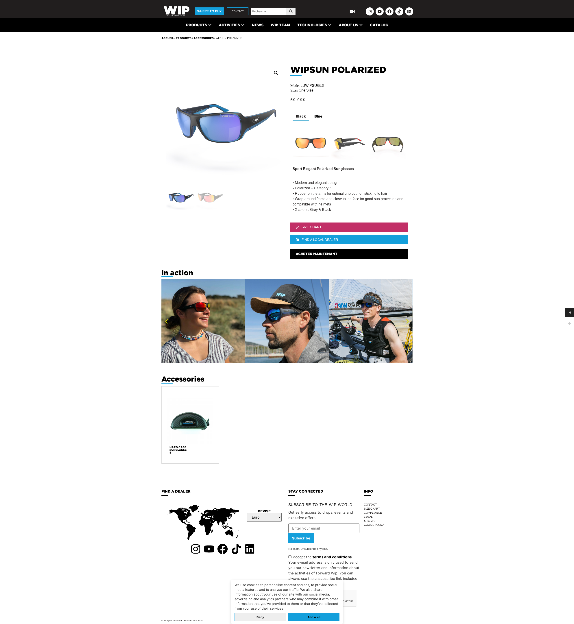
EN (352, 11)
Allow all (313, 617)
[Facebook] (389, 11)
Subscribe (301, 538)
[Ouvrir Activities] (243, 25)
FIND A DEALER (176, 491)
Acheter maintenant (316, 254)
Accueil (167, 38)
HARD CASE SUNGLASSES (178, 450)
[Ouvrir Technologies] (330, 25)
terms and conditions (332, 557)
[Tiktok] (399, 11)
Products (183, 38)
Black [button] (301, 116)
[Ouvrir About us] (361, 25)
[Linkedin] (409, 11)
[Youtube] (380, 11)
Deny (260, 617)
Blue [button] (318, 116)
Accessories (204, 38)
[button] (276, 73)
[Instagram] (370, 11)
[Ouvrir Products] (210, 25)
